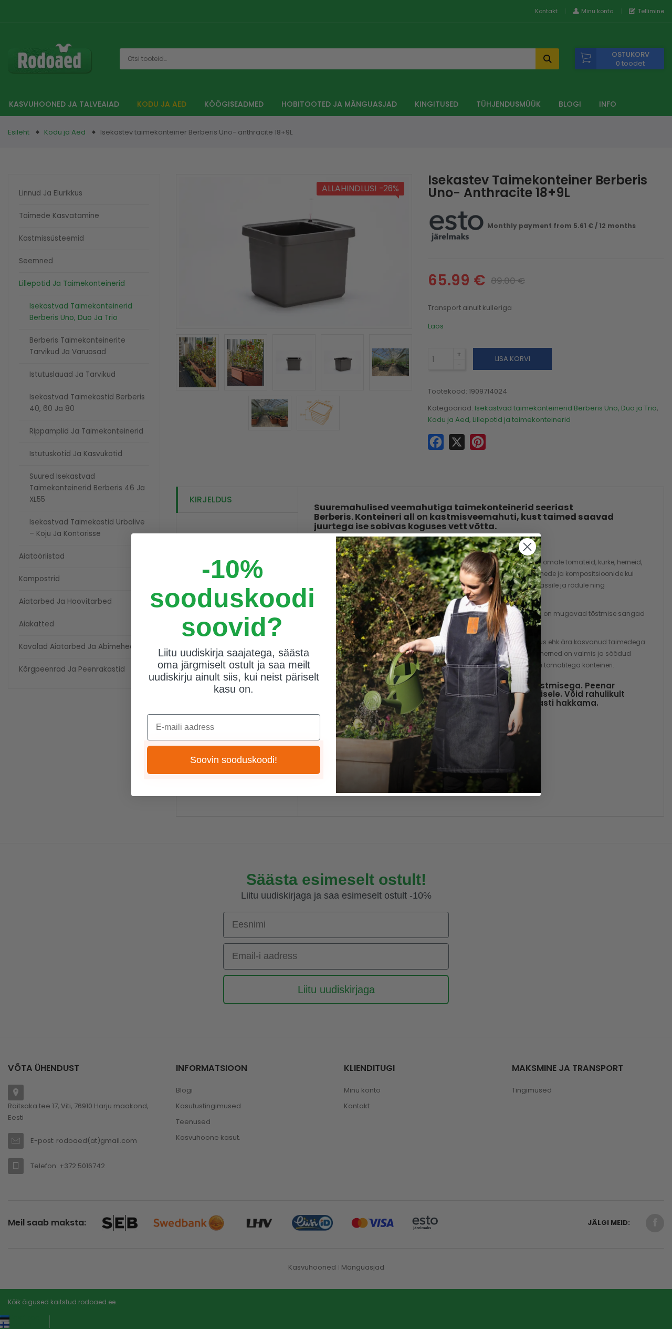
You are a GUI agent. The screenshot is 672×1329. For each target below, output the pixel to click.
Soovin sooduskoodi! (233, 760)
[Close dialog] (527, 547)
